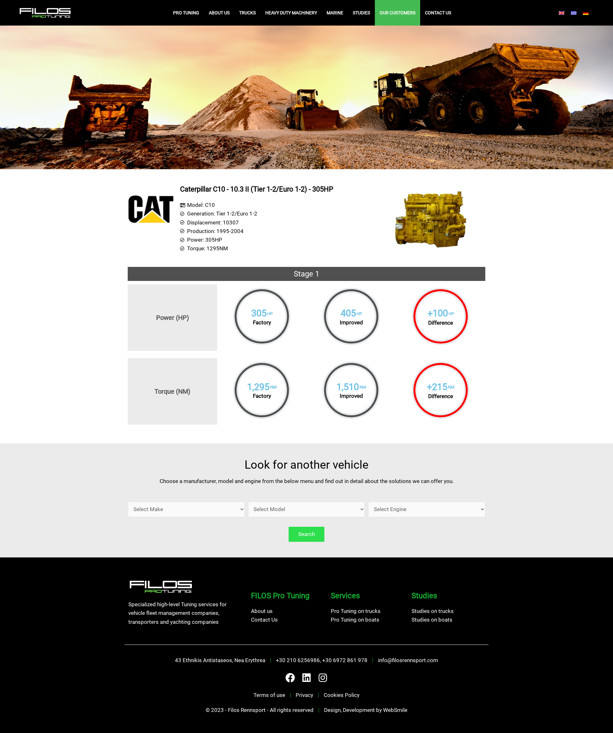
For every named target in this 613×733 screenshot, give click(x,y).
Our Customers (397, 12)
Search (306, 534)
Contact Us (438, 12)
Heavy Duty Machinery (291, 12)
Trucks (247, 12)
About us (219, 12)
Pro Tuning (186, 12)
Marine (335, 12)
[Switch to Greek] (574, 12)
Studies (361, 12)
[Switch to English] (562, 12)
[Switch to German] (586, 12)
